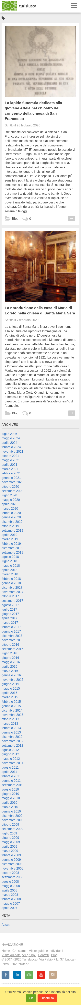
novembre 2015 (12, 679)
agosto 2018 (10, 556)
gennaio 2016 (11, 675)
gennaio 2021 (11, 477)
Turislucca (19, 6)
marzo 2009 (10, 850)
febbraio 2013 (11, 728)
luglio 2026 (9, 434)
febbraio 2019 (11, 543)
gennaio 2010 (11, 811)
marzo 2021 (10, 469)
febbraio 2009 (11, 855)
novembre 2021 (12, 451)
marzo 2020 (10, 508)
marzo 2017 (10, 622)
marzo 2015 (10, 697)
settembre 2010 (12, 785)
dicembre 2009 (12, 815)
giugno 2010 (10, 793)
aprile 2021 (9, 464)
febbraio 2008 (11, 899)
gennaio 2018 (11, 583)
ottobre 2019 (10, 526)
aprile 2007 (9, 908)
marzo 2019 (10, 539)
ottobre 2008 (10, 872)
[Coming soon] (53, 975)
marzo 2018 (10, 574)
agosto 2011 (10, 767)
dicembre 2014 (12, 710)
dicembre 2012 (12, 736)
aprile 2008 (9, 890)
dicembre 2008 (12, 864)
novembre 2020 (12, 482)
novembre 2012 (12, 741)
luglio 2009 (9, 833)
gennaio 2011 (11, 780)
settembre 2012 (12, 745)
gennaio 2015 (11, 706)
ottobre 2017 (10, 596)
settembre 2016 (12, 649)
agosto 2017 (10, 605)
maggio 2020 (11, 499)
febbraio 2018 (11, 578)
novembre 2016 (12, 640)
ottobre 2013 (10, 719)
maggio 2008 (11, 886)
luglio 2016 (9, 653)
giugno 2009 (10, 837)
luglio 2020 (9, 495)
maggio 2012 (11, 758)
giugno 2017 (10, 614)
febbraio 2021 (11, 473)
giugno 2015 (10, 684)
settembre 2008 (12, 877)
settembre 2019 (12, 530)
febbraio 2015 (11, 701)
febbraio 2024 (11, 447)
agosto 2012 (10, 750)
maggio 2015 (11, 688)
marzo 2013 (10, 723)
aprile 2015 (9, 693)
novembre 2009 (12, 820)
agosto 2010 (10, 789)
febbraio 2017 (11, 627)
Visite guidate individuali (46, 950)
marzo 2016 (10, 671)
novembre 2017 (12, 592)
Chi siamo (19, 950)
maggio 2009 (11, 842)
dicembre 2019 (12, 521)
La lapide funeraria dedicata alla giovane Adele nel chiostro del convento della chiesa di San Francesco (33, 111)
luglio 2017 (9, 609)
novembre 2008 (12, 868)
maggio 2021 (11, 460)
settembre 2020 (12, 491)
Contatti (43, 955)
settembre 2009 (12, 829)
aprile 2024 (9, 442)
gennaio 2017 (11, 631)
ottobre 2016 (10, 644)
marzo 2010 (10, 807)
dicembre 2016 (12, 635)
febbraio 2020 (11, 513)
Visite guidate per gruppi (19, 955)
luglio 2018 (9, 561)
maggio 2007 (11, 903)
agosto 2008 (10, 881)
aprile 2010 (9, 802)
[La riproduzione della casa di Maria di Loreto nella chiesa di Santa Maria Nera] (40, 266)
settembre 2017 (12, 600)
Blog (15, 218)
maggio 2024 (11, 438)
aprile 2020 (9, 504)
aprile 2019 (9, 535)
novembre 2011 (12, 763)
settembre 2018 (12, 552)
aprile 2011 (9, 771)
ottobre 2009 (10, 824)
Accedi (6, 924)
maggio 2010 (11, 798)
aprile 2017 (9, 618)
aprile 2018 (9, 570)
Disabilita (47, 998)
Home (6, 950)
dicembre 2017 (12, 587)
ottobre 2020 (10, 486)
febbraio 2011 (11, 776)
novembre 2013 (12, 714)
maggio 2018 (11, 565)
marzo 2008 (10, 894)
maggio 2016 (11, 662)
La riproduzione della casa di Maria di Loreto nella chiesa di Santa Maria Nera (40, 310)
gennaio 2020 (11, 517)
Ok (31, 998)
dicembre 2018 (12, 548)
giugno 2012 (10, 754)
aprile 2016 (9, 666)
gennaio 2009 (11, 859)
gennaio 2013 (11, 732)
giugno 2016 (10, 657)
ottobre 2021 (10, 456)
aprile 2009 (9, 846)
